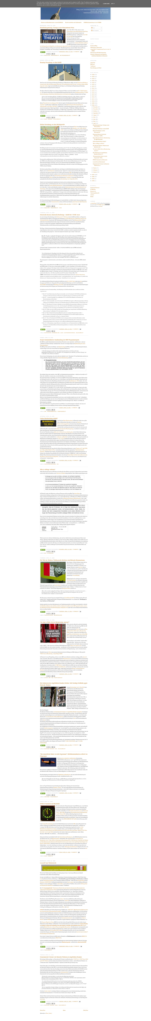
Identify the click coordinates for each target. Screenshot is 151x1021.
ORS (74, 823)
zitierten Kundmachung (63, 357)
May (94, 121)
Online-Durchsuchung (68, 420)
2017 (93, 86)
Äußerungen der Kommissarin (71, 846)
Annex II (67, 900)
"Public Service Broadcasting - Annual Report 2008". (51, 653)
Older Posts (85, 1010)
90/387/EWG (43, 284)
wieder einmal (47, 991)
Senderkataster (51, 170)
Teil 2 (62, 438)
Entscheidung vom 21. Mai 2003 (77, 687)
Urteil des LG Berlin (61, 473)
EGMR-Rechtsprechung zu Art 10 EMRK (92, 22)
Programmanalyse (67, 658)
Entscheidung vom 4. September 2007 (69, 179)
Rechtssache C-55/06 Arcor (62, 217)
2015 (93, 91)
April (94, 123)
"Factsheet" (42, 104)
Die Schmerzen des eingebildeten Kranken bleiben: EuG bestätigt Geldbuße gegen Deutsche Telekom (63, 684)
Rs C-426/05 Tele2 (71, 281)
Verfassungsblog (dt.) (94, 193)
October (95, 111)
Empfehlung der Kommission (64, 774)
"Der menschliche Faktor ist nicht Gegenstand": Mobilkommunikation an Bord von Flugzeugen (63, 755)
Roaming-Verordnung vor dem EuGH (50, 62)
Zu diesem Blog (93, 45)
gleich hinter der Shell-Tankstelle (80, 201)
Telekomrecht (57, 119)
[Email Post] (81, 51)
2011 (93, 99)
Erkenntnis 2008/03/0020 (45, 882)
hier (82, 49)
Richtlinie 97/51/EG (58, 284)
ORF (45, 411)
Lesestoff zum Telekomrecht (48, 863)
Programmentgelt (52, 411)
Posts (93, 28)
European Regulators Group (48, 922)
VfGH (60, 207)
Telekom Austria (48, 615)
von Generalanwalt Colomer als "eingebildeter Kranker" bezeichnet (67, 711)
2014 (93, 93)
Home (64, 1010)
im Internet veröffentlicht (62, 437)
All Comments (95, 30)
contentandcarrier (64, 972)
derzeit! (84, 657)
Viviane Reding (76, 575)
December (95, 107)
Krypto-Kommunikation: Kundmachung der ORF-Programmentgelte (59, 340)
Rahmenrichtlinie (78, 220)
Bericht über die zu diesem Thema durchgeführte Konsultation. (57, 927)
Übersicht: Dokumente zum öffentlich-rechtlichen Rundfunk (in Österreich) (98, 55)
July (94, 117)
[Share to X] (51, 54)
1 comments (74, 115)
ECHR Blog (93, 189)
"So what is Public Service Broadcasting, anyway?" (54, 622)
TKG (58, 464)
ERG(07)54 (84, 936)
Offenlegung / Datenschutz (96, 47)
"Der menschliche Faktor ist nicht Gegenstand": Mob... (100, 156)
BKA (45, 553)
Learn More (106, 3)
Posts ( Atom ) (49, 1013)
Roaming (50, 119)
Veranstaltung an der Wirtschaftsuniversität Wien (77, 31)
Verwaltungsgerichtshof (48, 880)
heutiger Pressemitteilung (47, 823)
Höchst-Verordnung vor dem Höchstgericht (52, 124)
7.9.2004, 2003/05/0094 (70, 741)
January (95, 172)
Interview (80, 567)
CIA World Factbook (71, 580)
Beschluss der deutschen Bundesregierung (64, 428)
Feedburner (92, 66)
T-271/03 (42, 999)
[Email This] (47, 54)
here (101, 206)
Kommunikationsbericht (67, 917)
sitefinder (69, 177)
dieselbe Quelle (57, 585)
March (94, 168)
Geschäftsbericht (62, 666)
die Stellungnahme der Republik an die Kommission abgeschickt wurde (55, 46)
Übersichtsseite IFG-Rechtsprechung (98, 52)
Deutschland (47, 332)
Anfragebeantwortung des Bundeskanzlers (72, 498)
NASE (41, 909)
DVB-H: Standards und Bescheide (50, 804)
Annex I (62, 898)
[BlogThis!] (49, 54)
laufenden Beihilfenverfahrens (81, 43)
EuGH (45, 119)
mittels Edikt (60, 883)
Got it (113, 3)
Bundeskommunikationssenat (75, 810)
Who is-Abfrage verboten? (47, 469)
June (94, 119)
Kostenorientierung (69, 332)
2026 (93, 74)
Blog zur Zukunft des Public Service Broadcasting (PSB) (77, 630)
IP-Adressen (50, 553)
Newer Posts (42, 1010)
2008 (93, 105)
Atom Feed (92, 62)
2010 (93, 101)
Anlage (59, 787)
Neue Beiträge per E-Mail (95, 68)
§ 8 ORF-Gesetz (58, 665)
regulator (47, 55)
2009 (93, 103)
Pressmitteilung (80, 880)
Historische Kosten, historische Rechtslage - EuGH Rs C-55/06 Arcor (60, 215)
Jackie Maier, (77, 493)
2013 (93, 95)
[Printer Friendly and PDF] (43, 52)
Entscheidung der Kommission (66, 837)
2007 (93, 174)
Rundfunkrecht (55, 55)
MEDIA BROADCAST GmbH (70, 819)
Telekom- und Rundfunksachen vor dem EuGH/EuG (52, 22)
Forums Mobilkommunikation (55, 185)
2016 (93, 88)
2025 (93, 76)
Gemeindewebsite (55, 201)
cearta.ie (92, 194)
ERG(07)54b (58, 938)
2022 (93, 82)
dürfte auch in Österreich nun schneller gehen (63, 432)
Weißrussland (58, 615)
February (95, 170)
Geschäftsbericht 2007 (69, 597)
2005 (93, 178)
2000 (93, 180)
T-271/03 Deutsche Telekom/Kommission (54, 716)
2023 (93, 80)
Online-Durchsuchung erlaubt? (49, 418)
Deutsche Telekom (49, 748)
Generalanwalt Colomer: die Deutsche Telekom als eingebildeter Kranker (61, 957)
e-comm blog (93, 203)
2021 (93, 84)
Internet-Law (93, 191)
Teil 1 (59, 438)
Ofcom (51, 177)
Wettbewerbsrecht (65, 55)
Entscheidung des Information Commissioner (64, 175)
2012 (93, 97)
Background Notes (66, 588)
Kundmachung (62, 346)
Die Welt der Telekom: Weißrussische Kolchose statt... (101, 146)
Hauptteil (55, 787)
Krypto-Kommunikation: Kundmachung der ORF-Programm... (101, 138)
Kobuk (91, 196)
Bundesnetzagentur (48, 728)
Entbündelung (56, 332)
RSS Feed (92, 64)
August (95, 115)
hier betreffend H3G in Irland (56, 930)
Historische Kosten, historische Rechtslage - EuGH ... (99, 135)
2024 (93, 78)
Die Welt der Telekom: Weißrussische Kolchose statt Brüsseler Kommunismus (62, 560)
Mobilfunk (47, 207)
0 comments (76, 51)
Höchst (75, 126)
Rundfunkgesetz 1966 (74, 381)
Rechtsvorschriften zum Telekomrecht (73, 22)
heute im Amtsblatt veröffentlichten (68, 758)
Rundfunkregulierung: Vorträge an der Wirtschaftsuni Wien (57, 28)
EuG (56, 748)
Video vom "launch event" (76, 645)
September (95, 113)
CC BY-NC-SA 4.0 (101, 204)
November (95, 109)
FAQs (70, 172)
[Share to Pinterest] (54, 54)
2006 (93, 176)
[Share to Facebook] (52, 54)
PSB (52, 677)
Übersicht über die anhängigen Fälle (51, 103)
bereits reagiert (70, 882)
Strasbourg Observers (94, 187)
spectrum (47, 796)
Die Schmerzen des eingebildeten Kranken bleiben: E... (100, 153)
